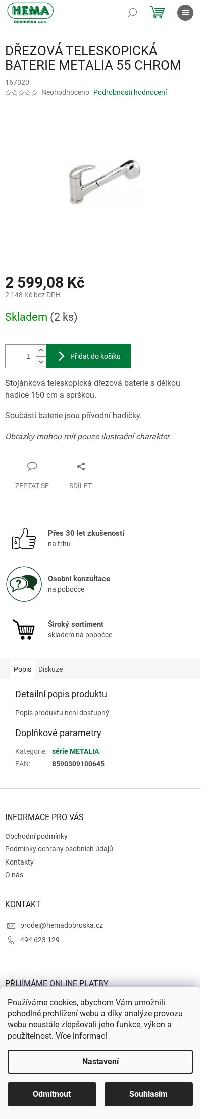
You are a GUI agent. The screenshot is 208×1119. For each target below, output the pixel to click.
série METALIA (75, 751)
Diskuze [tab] (50, 669)
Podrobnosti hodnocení (130, 92)
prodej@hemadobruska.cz (61, 925)
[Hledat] (132, 13)
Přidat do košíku (95, 356)
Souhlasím (148, 1094)
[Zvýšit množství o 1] (41, 350)
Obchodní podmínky (36, 836)
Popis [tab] (22, 669)
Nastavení (100, 1061)
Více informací (81, 1036)
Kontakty (19, 862)
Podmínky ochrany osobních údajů (59, 849)
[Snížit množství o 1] (41, 362)
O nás (14, 875)
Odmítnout (52, 1094)
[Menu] (185, 13)
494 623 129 (40, 940)
